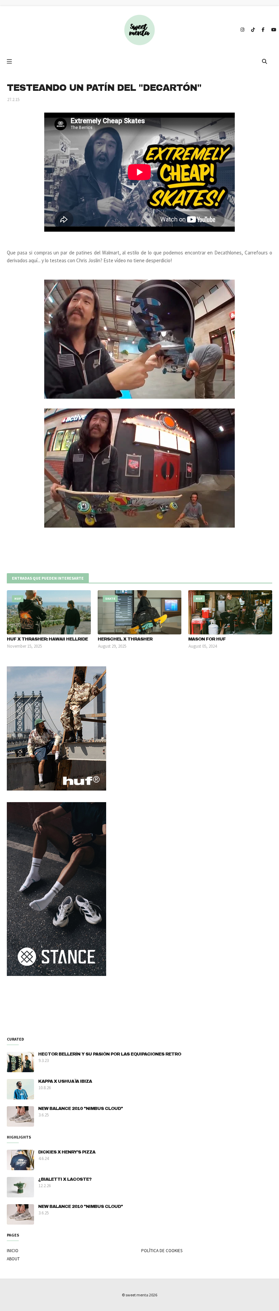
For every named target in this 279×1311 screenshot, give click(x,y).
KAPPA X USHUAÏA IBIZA (65, 1081)
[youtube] (272, 30)
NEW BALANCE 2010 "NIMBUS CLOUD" (80, 1108)
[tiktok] (253, 30)
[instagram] (242, 30)
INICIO (12, 1251)
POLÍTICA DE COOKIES (161, 1251)
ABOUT (13, 1259)
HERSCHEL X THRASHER (125, 639)
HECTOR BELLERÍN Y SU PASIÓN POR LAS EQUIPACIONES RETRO (109, 1054)
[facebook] (263, 30)
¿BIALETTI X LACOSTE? (65, 1179)
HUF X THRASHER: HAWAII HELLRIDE (47, 639)
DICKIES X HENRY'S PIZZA (66, 1152)
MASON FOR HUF (207, 639)
